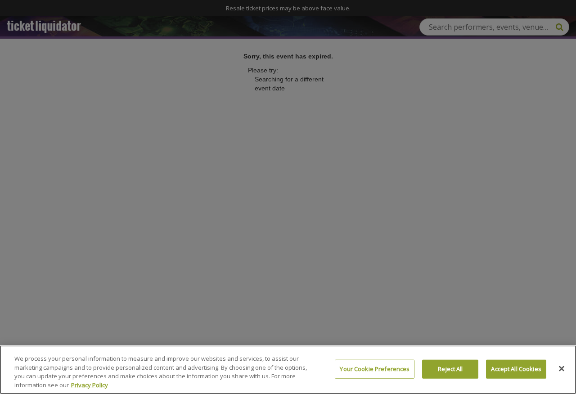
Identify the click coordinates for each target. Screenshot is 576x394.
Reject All (450, 369)
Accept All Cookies (516, 369)
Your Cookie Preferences (375, 369)
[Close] (562, 368)
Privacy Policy (89, 385)
